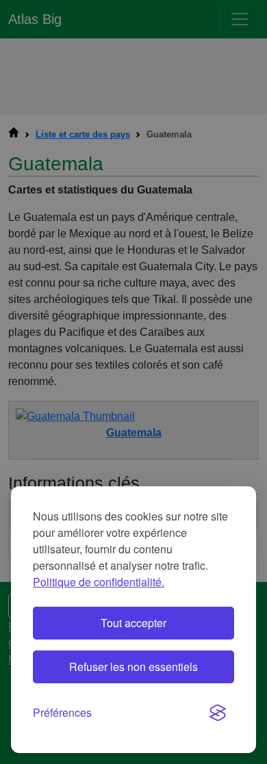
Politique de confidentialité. (98, 582)
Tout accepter (133, 623)
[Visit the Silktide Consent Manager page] (217, 712)
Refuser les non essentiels (133, 666)
